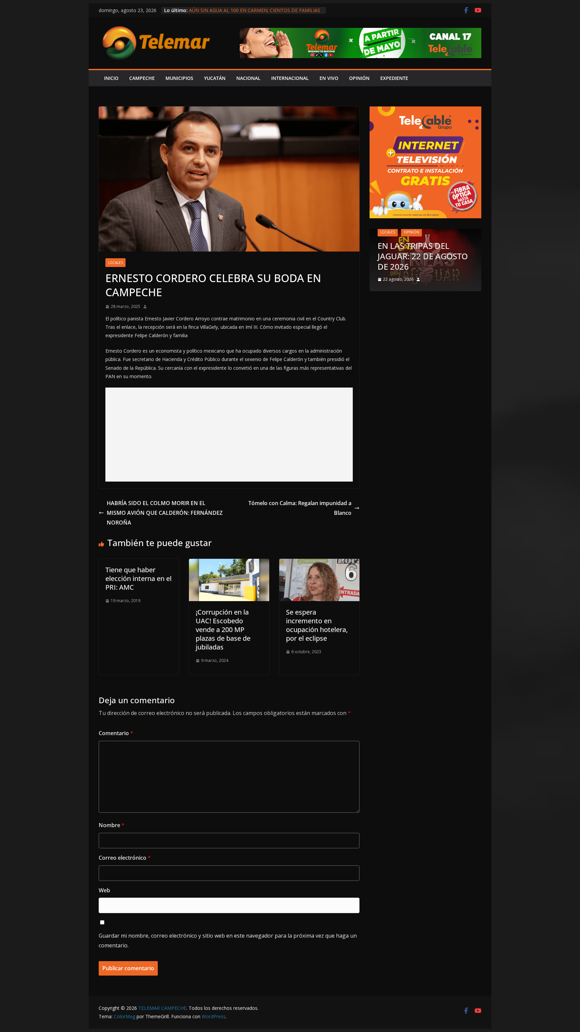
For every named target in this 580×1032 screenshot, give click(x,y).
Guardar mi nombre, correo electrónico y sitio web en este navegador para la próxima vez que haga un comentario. (228, 940)
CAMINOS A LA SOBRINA (447, 266)
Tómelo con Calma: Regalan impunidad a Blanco (299, 508)
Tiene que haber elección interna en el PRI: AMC (138, 578)
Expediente (394, 78)
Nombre (112, 825)
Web (104, 890)
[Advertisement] (229, 435)
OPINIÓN (359, 78)
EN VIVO (329, 78)
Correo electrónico (125, 857)
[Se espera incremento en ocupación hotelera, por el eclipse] (319, 563)
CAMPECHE (142, 78)
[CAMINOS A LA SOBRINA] (449, 233)
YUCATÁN (215, 78)
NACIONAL (248, 78)
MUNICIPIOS (179, 78)
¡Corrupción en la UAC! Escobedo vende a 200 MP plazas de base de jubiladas (223, 630)
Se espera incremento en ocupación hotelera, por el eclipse (317, 625)
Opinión (435, 253)
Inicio (111, 78)
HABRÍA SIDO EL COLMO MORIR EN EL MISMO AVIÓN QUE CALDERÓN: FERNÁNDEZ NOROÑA (165, 512)
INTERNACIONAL (290, 78)
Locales (115, 262)
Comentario (116, 733)
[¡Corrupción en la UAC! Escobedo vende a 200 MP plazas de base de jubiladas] (229, 563)
